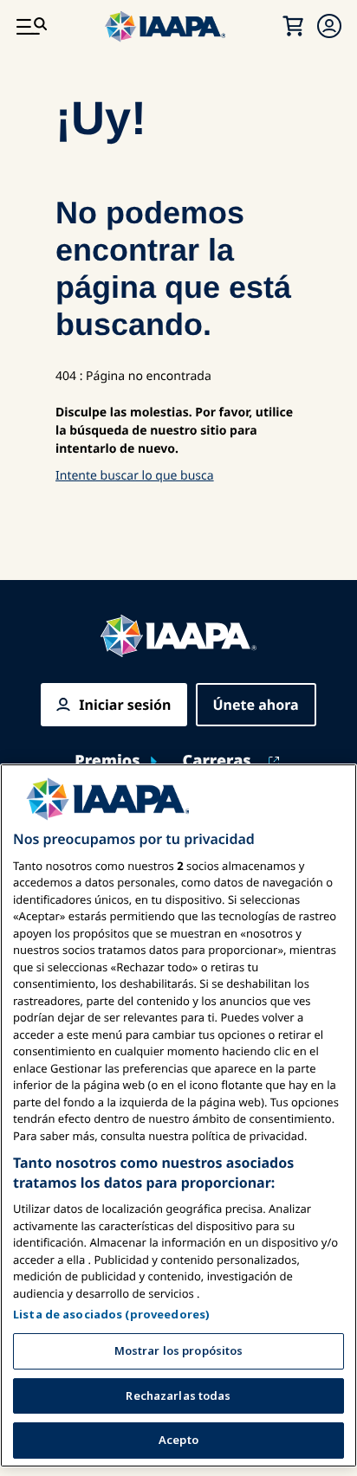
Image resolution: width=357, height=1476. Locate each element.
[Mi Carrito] (292, 26)
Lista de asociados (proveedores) (111, 1314)
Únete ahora (256, 704)
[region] (178, 1115)
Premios (107, 761)
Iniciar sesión (125, 704)
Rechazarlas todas (178, 1395)
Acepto (178, 1439)
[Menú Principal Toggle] (31, 26)
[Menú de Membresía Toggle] (329, 26)
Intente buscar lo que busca (134, 475)
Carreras (217, 761)
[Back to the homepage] (178, 636)
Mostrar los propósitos (178, 1350)
